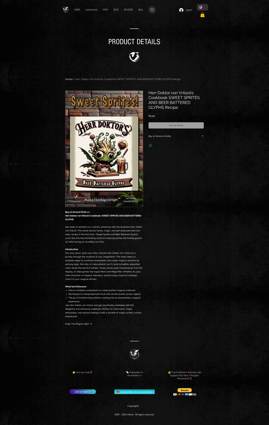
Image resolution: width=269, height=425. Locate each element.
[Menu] (152, 10)
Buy (67, 212)
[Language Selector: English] (202, 7)
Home (68, 79)
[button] (202, 14)
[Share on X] (156, 145)
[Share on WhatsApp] (150, 145)
